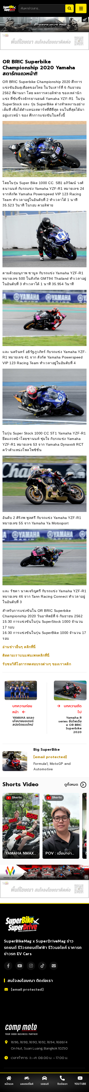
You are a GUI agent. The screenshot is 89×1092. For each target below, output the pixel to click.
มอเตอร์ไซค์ (26, 1084)
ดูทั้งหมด (71, 784)
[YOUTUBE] (80, 1078)
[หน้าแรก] (8, 1078)
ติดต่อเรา (62, 1084)
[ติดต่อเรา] (62, 1078)
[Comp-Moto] (21, 1029)
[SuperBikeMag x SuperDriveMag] (23, 924)
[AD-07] (44, 41)
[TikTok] (42, 966)
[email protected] (50, 757)
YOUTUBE (80, 1084)
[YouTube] (19, 966)
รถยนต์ (45, 1084)
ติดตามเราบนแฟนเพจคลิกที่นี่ (26, 655)
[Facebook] (8, 966)
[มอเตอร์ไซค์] (26, 1078)
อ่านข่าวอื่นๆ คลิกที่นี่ (19, 647)
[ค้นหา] (69, 8)
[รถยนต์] (44, 1078)
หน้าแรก (9, 1084)
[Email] (53, 966)
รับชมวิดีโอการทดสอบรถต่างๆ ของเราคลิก (36, 664)
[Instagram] (31, 966)
